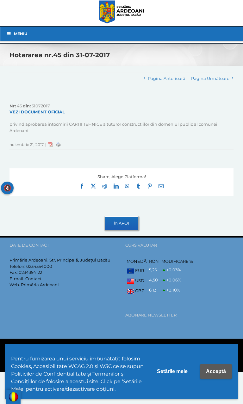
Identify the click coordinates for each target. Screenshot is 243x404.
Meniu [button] (20, 33)
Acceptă (216, 371)
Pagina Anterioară (166, 78)
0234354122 (30, 272)
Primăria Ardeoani (40, 284)
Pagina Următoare (210, 78)
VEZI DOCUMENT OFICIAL (37, 111)
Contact (33, 278)
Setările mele (172, 371)
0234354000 (39, 266)
